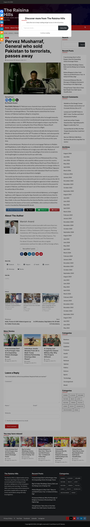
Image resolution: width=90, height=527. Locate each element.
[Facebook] (2, 11)
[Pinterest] (2, 25)
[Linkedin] (2, 22)
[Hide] (0, 43)
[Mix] (2, 32)
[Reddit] (2, 18)
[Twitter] (2, 15)
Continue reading (45, 33)
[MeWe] (2, 29)
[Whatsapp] (2, 36)
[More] (2, 39)
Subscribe (63, 28)
